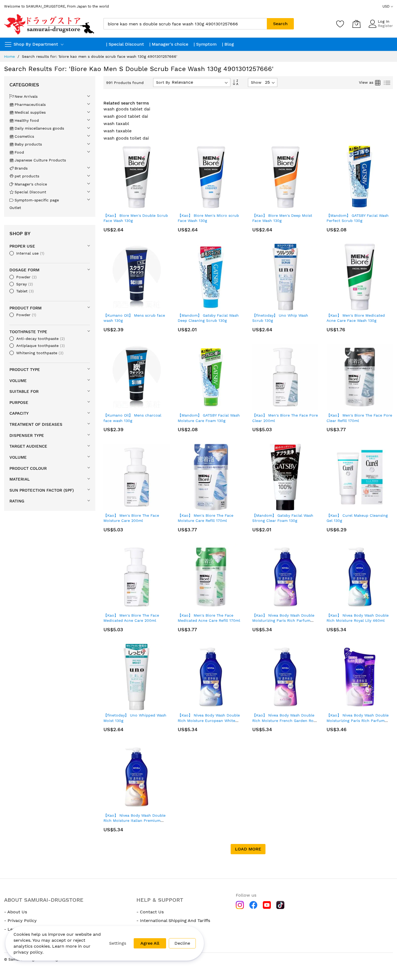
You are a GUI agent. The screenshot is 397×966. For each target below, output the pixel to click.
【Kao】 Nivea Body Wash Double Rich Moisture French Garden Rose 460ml (285, 720)
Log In (383, 21)
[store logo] (49, 24)
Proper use (22, 246)
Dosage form (24, 270)
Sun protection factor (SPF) (41, 490)
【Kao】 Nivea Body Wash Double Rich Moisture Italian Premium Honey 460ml (134, 820)
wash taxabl (116, 123)
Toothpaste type (28, 331)
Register (385, 25)
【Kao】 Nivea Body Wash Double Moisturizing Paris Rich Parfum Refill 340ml (358, 720)
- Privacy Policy (20, 920)
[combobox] (185, 23)
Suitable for (24, 391)
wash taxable (117, 130)
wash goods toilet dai (126, 138)
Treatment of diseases (35, 424)
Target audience (28, 446)
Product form (25, 308)
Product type (24, 369)
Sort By (163, 82)
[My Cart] (356, 23)
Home (9, 56)
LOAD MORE (248, 849)
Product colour (28, 468)
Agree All (149, 943)
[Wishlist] (340, 23)
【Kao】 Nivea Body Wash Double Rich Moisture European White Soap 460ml (209, 720)
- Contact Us (150, 911)
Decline (182, 943)
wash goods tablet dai (126, 109)
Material (19, 479)
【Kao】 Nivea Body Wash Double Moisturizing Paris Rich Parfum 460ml (283, 620)
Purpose (18, 402)
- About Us (15, 911)
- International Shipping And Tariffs (173, 920)
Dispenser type (26, 435)
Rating (16, 501)
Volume (18, 380)
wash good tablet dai (125, 116)
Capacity (19, 413)
